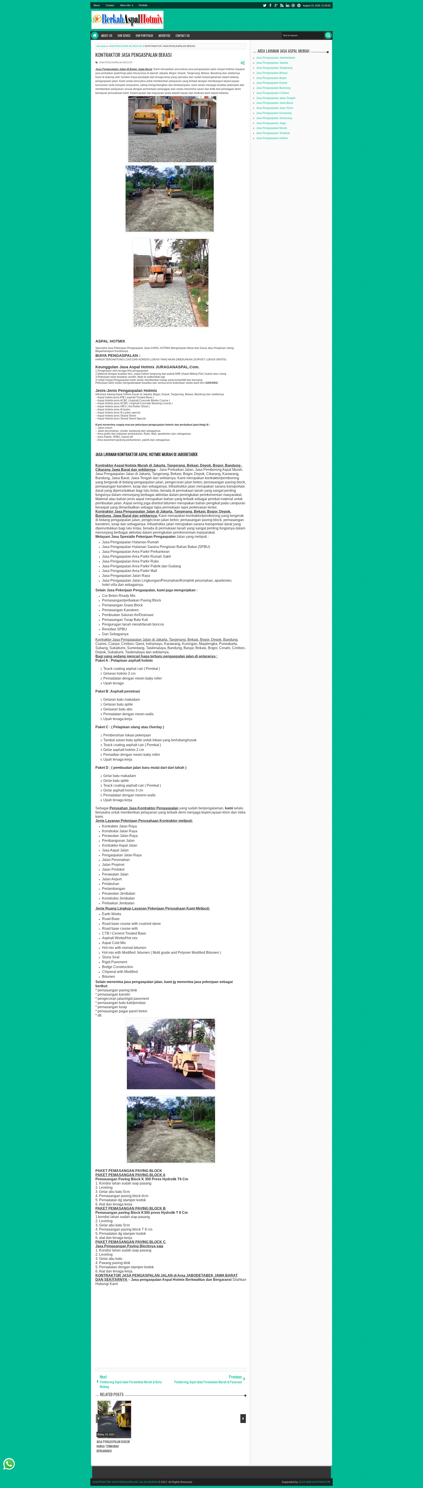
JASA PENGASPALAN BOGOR (115, 62)
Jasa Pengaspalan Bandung (273, 87)
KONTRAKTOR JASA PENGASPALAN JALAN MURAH (125, 1482)
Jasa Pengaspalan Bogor (271, 78)
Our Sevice (124, 35)
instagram (293, 5)
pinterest (299, 5)
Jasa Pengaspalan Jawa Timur (274, 108)
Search (328, 35)
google (276, 5)
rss (282, 5)
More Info (125, 5)
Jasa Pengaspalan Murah (271, 128)
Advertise (164, 35)
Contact (110, 5)
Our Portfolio (144, 35)
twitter (264, 5)
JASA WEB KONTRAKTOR (314, 1482)
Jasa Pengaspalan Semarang (274, 118)
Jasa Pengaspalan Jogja (271, 123)
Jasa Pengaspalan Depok (271, 82)
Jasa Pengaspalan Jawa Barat (274, 102)
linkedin (287, 5)
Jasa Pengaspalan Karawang (274, 113)
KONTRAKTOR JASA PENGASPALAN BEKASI (133, 54)
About (96, 5)
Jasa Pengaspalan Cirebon (272, 93)
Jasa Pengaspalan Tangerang (274, 67)
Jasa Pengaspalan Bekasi (272, 72)
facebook (270, 5)
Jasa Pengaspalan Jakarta (272, 62)
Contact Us (183, 35)
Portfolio (143, 5)
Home (94, 35)
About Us (106, 35)
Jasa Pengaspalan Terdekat (273, 133)
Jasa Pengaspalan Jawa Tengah (275, 98)
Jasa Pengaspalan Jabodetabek (275, 57)
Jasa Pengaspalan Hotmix (272, 138)
